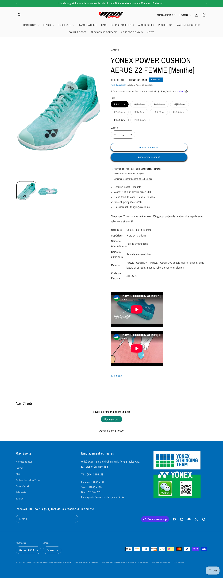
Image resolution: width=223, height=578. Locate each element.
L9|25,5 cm (180, 112)
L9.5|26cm (119, 120)
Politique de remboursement (86, 562)
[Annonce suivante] (206, 3)
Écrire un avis (111, 419)
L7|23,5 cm (181, 105)
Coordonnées (179, 562)
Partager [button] (118, 375)
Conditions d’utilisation (138, 562)
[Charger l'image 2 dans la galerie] (48, 191)
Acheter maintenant (149, 157)
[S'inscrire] (74, 519)
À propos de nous (24, 461)
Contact (19, 468)
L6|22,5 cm (141, 105)
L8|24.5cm (141, 112)
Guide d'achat (22, 486)
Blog (18, 474)
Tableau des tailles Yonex (28, 480)
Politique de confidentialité (113, 562)
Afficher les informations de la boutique (133, 178)
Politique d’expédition (161, 562)
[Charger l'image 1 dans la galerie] (26, 191)
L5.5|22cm (119, 104)
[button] (19, 15)
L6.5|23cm (161, 105)
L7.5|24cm (121, 112)
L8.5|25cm (160, 112)
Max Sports (28, 562)
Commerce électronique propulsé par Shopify (52, 562)
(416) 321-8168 (95, 474)
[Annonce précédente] (17, 3)
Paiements (21, 492)
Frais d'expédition (118, 85)
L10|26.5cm (141, 120)
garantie (20, 498)
